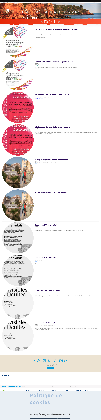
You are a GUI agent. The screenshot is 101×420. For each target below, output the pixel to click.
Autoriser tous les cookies (39, 418)
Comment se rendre (29, 17)
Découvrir (25, 11)
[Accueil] (12, 9)
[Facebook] (3, 2)
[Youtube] (4, 2)
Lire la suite (66, 32)
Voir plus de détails (60, 418)
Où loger (47, 11)
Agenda (57, 11)
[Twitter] (2, 2)
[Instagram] (5, 2)
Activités (36, 11)
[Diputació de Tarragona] (50, 1)
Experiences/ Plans (71, 11)
